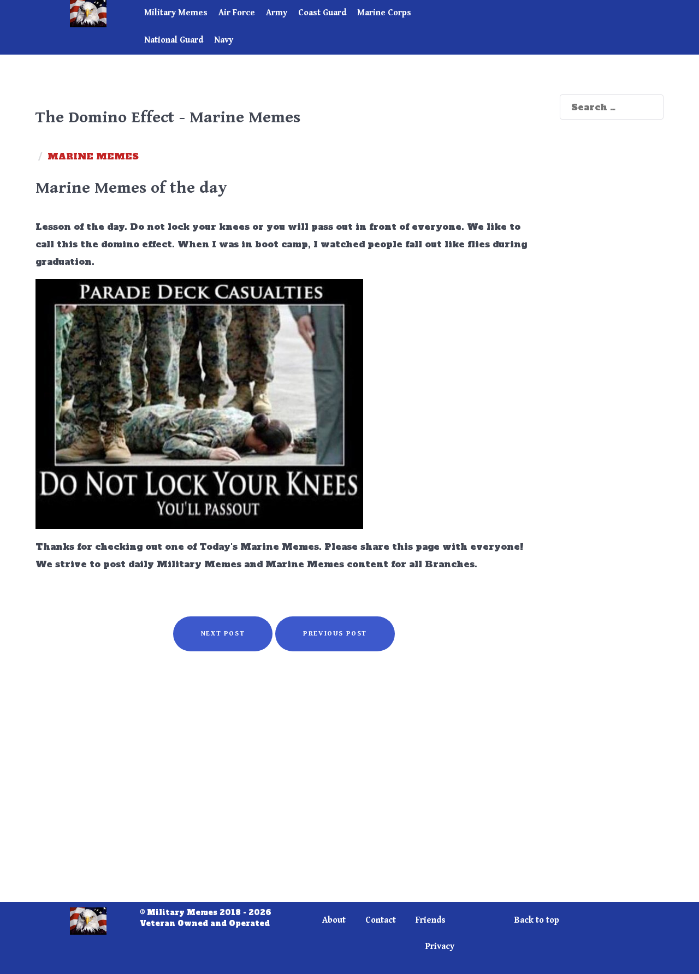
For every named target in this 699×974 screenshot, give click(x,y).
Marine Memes (93, 156)
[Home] (105, 13)
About (334, 920)
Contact (380, 920)
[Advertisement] (283, 785)
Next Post (223, 633)
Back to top (536, 920)
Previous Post (335, 633)
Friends (431, 920)
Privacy (439, 946)
